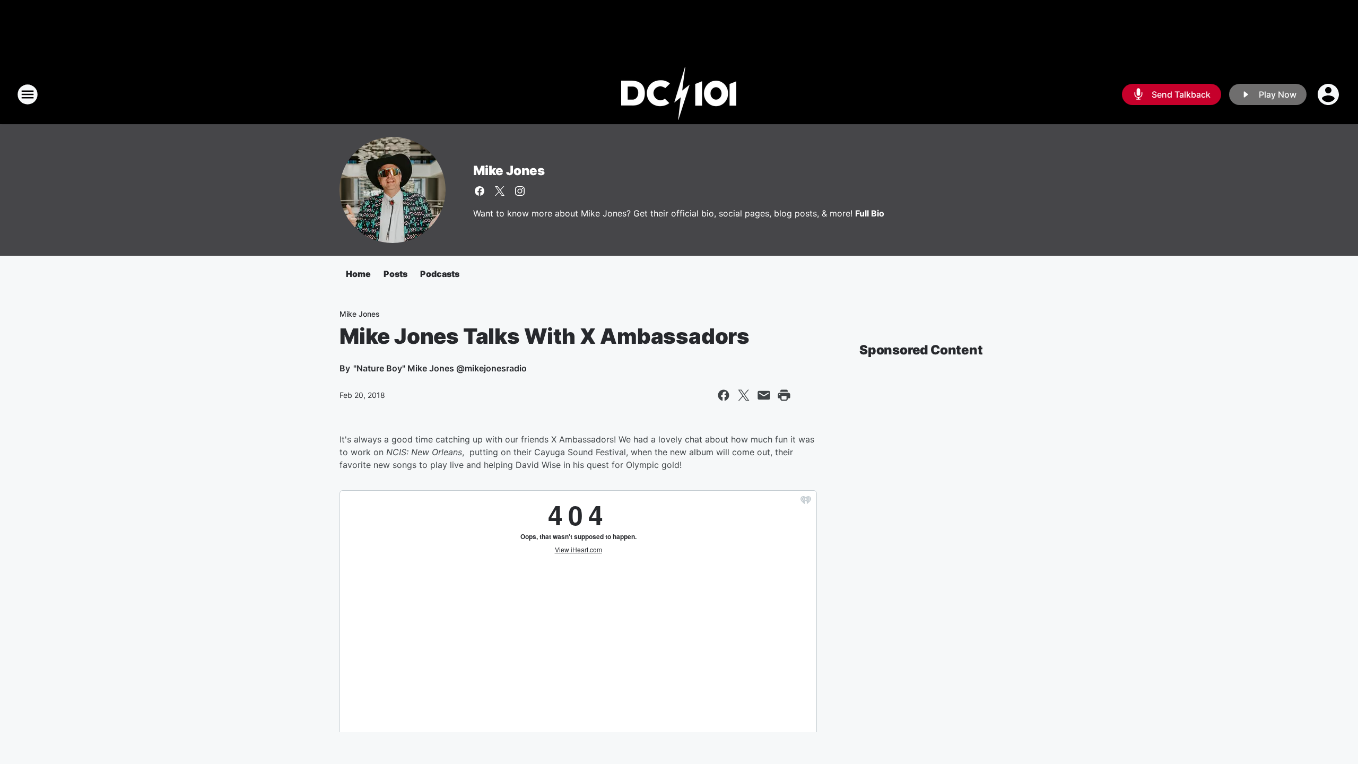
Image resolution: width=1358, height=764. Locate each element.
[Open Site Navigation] (27, 94)
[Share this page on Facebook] (723, 395)
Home (358, 273)
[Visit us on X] (499, 191)
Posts (395, 273)
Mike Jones (509, 170)
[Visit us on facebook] (479, 191)
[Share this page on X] (743, 395)
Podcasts (439, 273)
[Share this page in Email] (763, 395)
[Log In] (1329, 94)
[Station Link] (679, 94)
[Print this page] (784, 395)
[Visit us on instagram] (519, 191)
